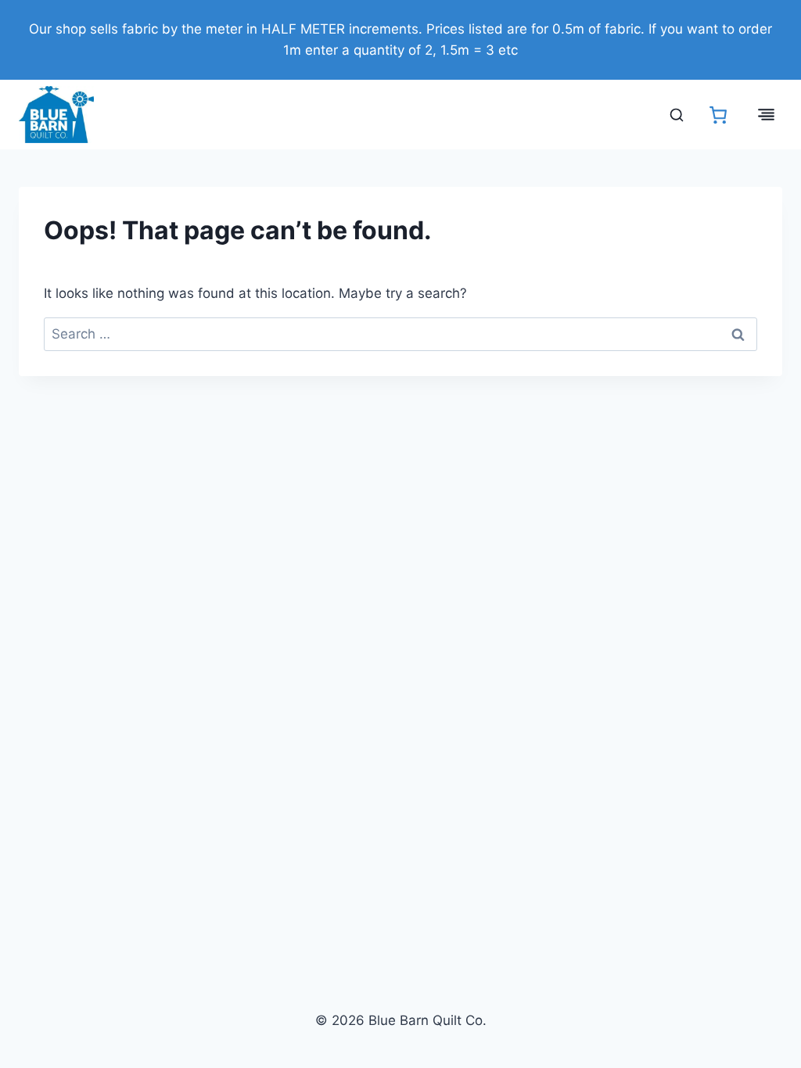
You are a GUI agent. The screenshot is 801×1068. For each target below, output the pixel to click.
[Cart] (718, 115)
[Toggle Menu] (766, 115)
